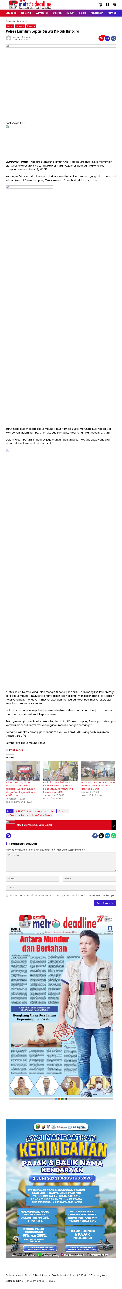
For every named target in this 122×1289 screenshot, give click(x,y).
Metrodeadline (14, 1280)
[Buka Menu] (107, 5)
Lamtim (64, 811)
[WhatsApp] (113, 835)
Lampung (20, 26)
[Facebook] (95, 835)
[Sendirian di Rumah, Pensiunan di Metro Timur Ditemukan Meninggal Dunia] (98, 771)
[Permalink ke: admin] (9, 38)
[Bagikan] (113, 38)
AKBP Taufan (24, 811)
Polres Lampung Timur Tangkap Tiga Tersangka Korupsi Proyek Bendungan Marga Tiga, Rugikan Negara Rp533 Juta (21, 789)
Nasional (31, 26)
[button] (100, 5)
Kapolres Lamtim (45, 811)
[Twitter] (101, 835)
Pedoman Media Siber (18, 1275)
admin (16, 37)
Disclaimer (41, 1275)
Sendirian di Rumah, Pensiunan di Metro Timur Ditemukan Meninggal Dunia (98, 785)
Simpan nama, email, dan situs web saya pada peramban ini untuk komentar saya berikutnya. (62, 895)
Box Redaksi (59, 1275)
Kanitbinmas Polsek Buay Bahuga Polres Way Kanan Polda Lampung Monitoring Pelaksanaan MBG (58, 787)
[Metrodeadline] (29, 4)
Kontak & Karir (78, 1275)
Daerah (10, 26)
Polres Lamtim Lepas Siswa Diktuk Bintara (31, 815)
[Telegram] (107, 835)
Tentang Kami (99, 1275)
